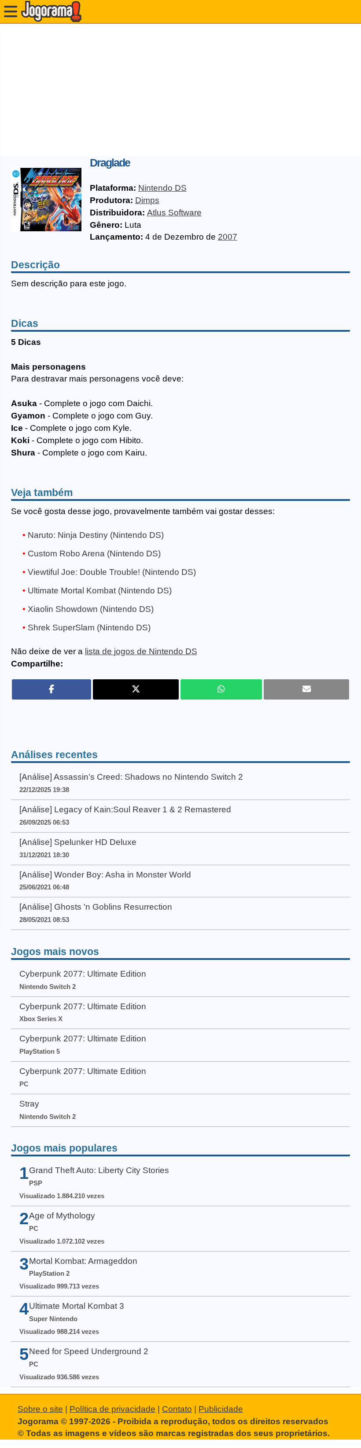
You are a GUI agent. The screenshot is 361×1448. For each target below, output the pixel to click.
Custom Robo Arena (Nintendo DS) (94, 553)
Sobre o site (40, 1409)
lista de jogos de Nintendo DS (141, 651)
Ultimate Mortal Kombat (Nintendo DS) (100, 590)
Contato (177, 1409)
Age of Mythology (62, 1215)
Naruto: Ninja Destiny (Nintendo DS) (96, 535)
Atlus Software (174, 212)
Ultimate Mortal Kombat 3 (76, 1306)
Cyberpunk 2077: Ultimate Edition (82, 973)
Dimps (147, 200)
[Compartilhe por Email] (306, 689)
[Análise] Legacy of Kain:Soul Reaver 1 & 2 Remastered (125, 809)
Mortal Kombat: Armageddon (83, 1261)
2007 (227, 236)
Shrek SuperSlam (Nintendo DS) (89, 627)
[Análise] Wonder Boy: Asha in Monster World (105, 874)
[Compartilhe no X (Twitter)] (135, 689)
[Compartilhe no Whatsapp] (221, 689)
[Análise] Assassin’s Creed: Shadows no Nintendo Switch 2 (131, 776)
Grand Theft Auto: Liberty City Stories (99, 1170)
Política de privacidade (112, 1409)
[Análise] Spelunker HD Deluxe (77, 842)
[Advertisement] (180, 90)
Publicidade (221, 1409)
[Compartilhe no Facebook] (52, 689)
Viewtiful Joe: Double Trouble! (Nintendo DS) (112, 572)
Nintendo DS (162, 188)
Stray (29, 1103)
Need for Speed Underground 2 (88, 1351)
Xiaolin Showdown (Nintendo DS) (91, 609)
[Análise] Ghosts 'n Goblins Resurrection (95, 906)
